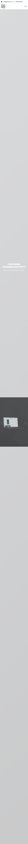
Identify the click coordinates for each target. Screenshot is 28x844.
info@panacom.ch (8, 1)
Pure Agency (3, 6)
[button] (2, 423)
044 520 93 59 (19, 1)
